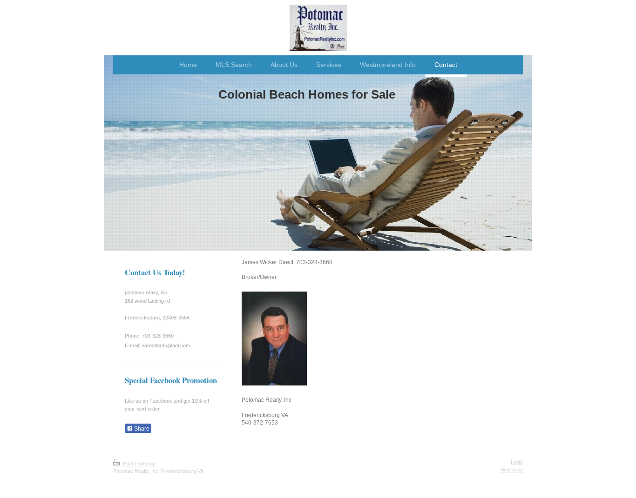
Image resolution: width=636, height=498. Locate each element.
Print (128, 463)
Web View (512, 469)
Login (517, 462)
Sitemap (146, 463)
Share (141, 428)
